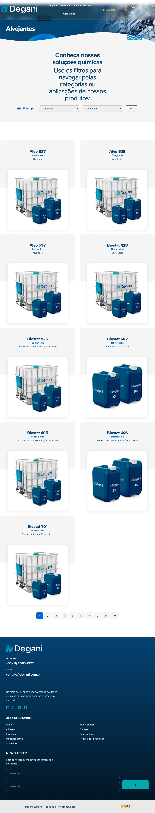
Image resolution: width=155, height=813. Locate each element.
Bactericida (117, 249)
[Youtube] (19, 707)
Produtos (65, 5)
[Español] (113, 9)
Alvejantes (37, 155)
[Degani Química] (19, 9)
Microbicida (37, 436)
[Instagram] (13, 707)
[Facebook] (25, 707)
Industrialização (82, 5)
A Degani (52, 5)
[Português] (103, 9)
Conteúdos (69, 13)
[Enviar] (135, 784)
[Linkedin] (7, 707)
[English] (108, 9)
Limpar (131, 108)
